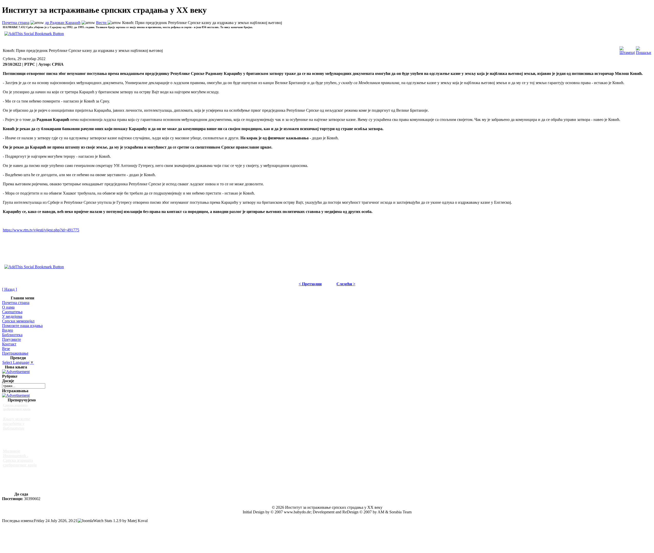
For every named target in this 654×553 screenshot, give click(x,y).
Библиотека (12, 335)
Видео (7, 330)
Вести (102, 22)
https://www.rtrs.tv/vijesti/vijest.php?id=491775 (41, 230)
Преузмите (11, 339)
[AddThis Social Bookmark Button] (34, 267)
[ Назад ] (9, 289)
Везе (6, 348)
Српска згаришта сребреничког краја (16, 407)
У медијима (12, 316)
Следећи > (345, 284)
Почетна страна (15, 22)
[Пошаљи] (643, 49)
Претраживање (15, 353)
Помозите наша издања (22, 325)
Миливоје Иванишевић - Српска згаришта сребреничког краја (20, 458)
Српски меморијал (18, 321)
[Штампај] (627, 49)
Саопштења (12, 312)
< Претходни (310, 284)
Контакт (9, 344)
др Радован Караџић (62, 22)
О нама (8, 307)
